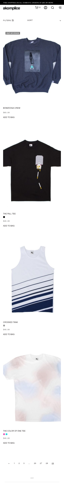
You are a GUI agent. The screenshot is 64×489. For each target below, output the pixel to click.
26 (35, 463)
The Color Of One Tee (14, 431)
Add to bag (8, 117)
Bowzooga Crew (11, 108)
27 (41, 463)
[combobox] (44, 20)
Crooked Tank (10, 322)
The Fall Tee (9, 214)
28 (47, 463)
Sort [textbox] (30, 20)
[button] (37, 7)
